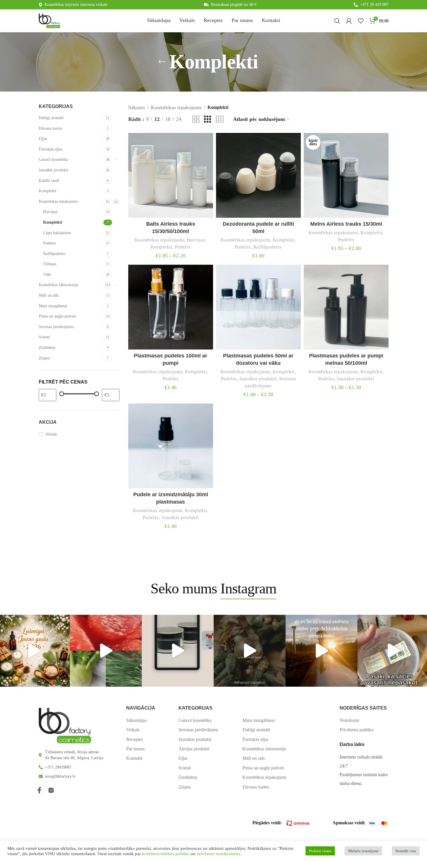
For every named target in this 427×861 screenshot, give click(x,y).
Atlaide (51, 434)
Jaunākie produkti (53, 170)
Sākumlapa (136, 720)
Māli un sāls (49, 295)
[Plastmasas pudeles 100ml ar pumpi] (170, 307)
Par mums (135, 748)
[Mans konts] (349, 21)
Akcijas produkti (193, 748)
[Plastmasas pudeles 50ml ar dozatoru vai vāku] (258, 307)
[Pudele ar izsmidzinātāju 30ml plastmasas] (170, 446)
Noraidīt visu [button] (405, 851)
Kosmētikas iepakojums (58, 201)
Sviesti (44, 337)
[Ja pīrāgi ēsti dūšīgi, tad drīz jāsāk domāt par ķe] (106, 651)
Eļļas (43, 138)
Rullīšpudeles (54, 253)
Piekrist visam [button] (320, 851)
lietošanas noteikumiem (218, 853)
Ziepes (44, 358)
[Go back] (162, 62)
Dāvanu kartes (50, 128)
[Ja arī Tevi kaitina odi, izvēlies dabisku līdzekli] (321, 651)
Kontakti (134, 758)
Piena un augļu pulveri (57, 316)
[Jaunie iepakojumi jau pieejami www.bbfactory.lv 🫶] (178, 651)
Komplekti (47, 191)
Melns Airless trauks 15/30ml (346, 224)
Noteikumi (349, 720)
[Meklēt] (337, 21)
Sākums (136, 107)
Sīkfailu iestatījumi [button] (363, 851)
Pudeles (49, 243)
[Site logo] (49, 20)
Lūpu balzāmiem (57, 233)
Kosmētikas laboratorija (58, 285)
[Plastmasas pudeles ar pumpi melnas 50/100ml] (346, 307)
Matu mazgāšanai (53, 306)
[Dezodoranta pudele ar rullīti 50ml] (258, 175)
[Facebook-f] (39, 790)
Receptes (134, 739)
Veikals (133, 729)
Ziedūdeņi (47, 347)
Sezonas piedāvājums (56, 327)
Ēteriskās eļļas (50, 149)
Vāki (47, 274)
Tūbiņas (49, 264)
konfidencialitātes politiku (166, 853)
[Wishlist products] (361, 21)
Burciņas (50, 212)
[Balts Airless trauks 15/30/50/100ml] (170, 175)
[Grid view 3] (207, 119)
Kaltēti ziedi (49, 180)
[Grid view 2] (195, 119)
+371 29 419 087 (374, 5)
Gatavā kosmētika (53, 159)
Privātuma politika (356, 729)
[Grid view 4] (220, 119)
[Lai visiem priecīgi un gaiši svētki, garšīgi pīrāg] (250, 651)
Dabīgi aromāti (51, 118)
